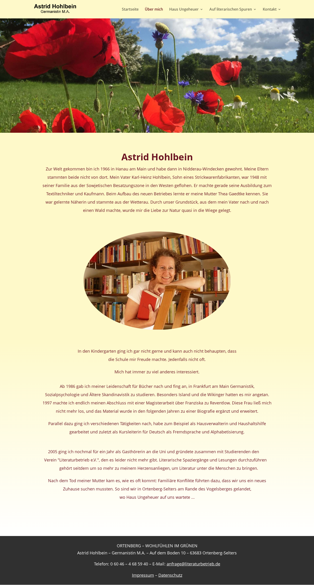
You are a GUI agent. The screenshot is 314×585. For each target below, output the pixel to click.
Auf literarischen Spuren (230, 10)
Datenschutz (170, 575)
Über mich (154, 10)
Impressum (143, 575)
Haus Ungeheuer (184, 10)
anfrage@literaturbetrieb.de (193, 564)
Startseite (130, 10)
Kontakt (270, 10)
